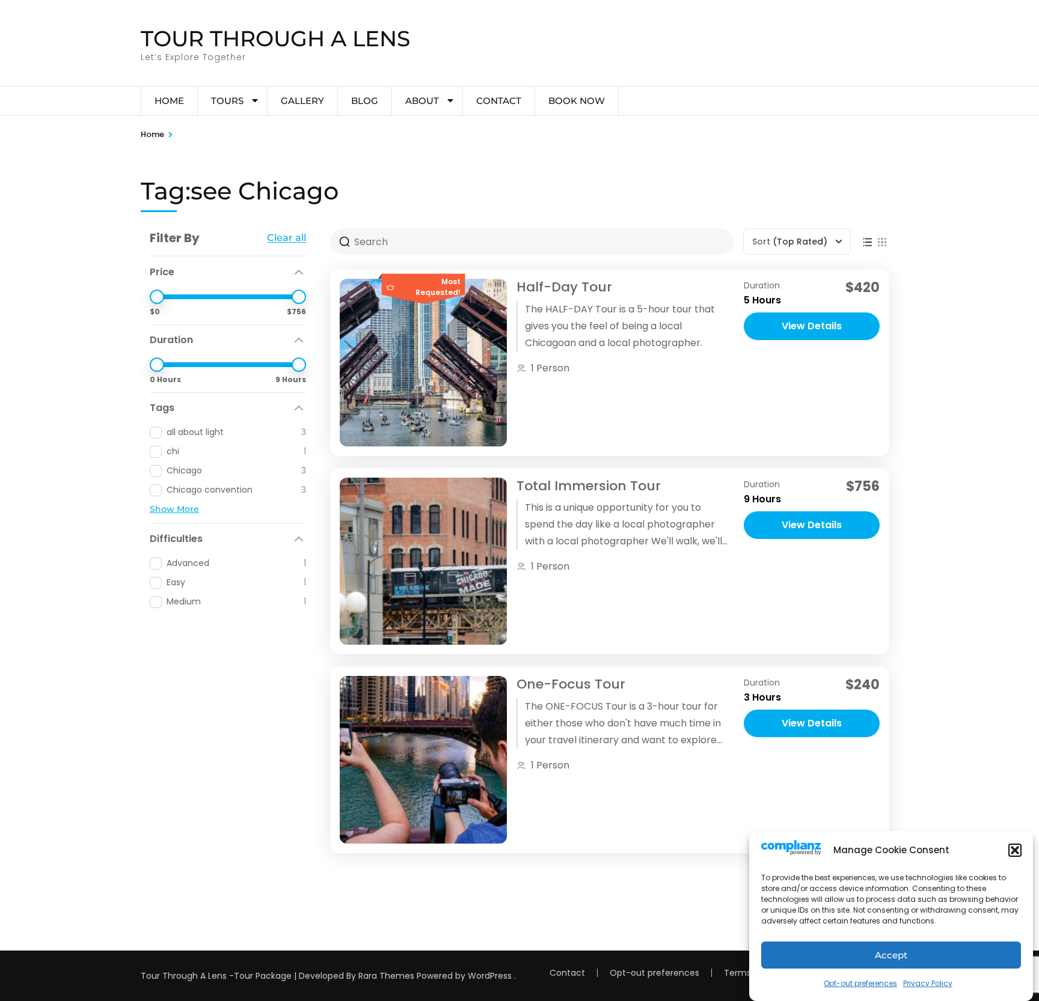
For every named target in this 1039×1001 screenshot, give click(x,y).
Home (169, 100)
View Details (812, 326)
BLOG (364, 100)
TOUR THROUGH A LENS (275, 38)
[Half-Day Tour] (423, 362)
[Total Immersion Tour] (423, 561)
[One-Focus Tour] (423, 759)
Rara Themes (386, 976)
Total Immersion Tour (588, 485)
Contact (498, 100)
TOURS (227, 100)
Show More (174, 509)
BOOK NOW (576, 100)
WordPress (490, 976)
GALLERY (302, 100)
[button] (1015, 850)
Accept (891, 955)
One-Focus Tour (570, 684)
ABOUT (422, 100)
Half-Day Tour (564, 287)
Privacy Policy (927, 983)
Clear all (286, 238)
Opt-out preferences (860, 983)
